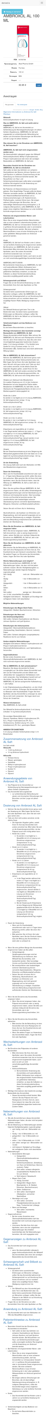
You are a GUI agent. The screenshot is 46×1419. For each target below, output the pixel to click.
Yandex (37, 110)
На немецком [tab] (22, 104)
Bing (41, 110)
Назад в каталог (13, 11)
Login (39, 85)
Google (31, 110)
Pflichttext (6, 114)
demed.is (6, 2)
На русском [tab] (9, 104)
